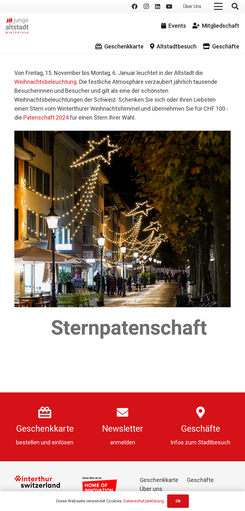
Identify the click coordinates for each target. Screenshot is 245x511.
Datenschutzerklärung (143, 501)
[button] (218, 6)
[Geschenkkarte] (44, 412)
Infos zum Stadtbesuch (200, 442)
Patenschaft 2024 (46, 117)
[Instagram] (146, 6)
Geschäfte (200, 429)
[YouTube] (169, 6)
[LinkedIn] (157, 6)
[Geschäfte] (200, 412)
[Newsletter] (122, 412)
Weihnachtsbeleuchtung (45, 81)
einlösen (62, 442)
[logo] (17, 25)
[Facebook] (134, 6)
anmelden (122, 442)
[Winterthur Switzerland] (37, 482)
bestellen (28, 442)
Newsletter (122, 429)
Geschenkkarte (45, 429)
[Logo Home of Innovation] (100, 486)
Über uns (151, 488)
